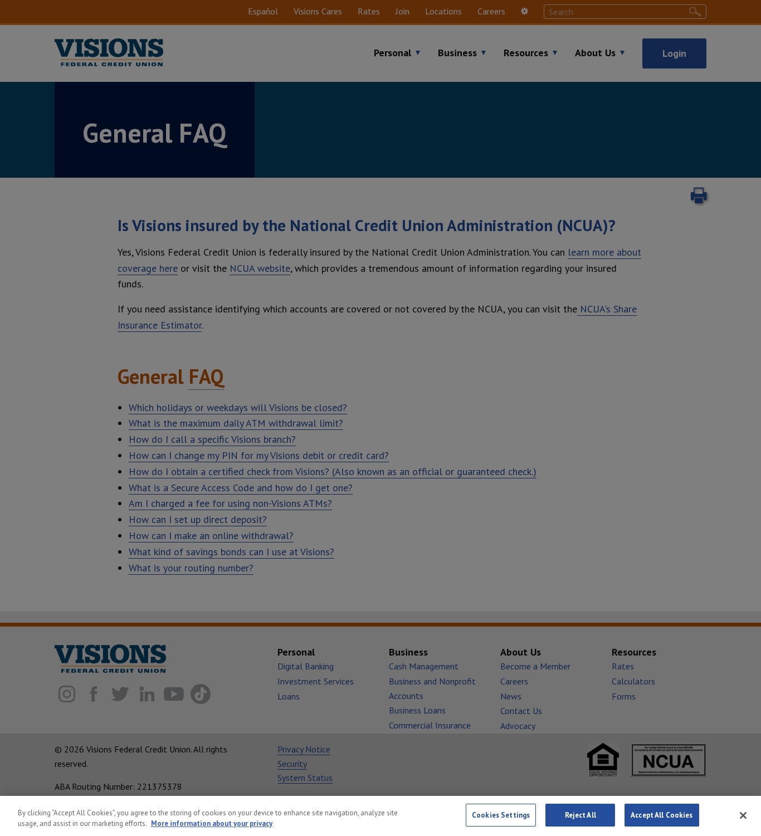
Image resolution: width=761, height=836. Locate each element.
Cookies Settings (501, 815)
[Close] (743, 815)
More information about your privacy (211, 824)
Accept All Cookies (661, 815)
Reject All (580, 815)
